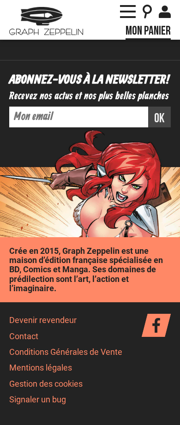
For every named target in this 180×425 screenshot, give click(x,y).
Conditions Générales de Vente (65, 352)
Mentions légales (40, 367)
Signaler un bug (37, 399)
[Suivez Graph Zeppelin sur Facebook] (156, 325)
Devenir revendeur (43, 320)
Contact (23, 336)
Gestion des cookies (46, 384)
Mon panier (148, 31)
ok (159, 118)
